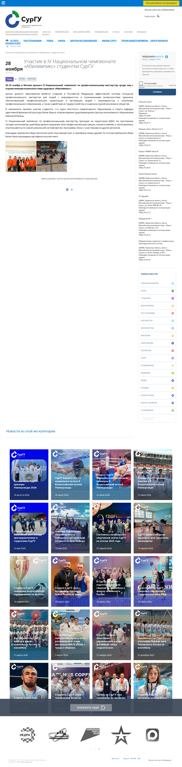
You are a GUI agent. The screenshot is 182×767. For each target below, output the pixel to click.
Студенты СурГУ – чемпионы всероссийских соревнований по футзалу (29, 591)
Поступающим (148, 313)
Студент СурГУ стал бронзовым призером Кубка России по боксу (68, 591)
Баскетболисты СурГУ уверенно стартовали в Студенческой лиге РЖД (152, 591)
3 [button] (99, 749)
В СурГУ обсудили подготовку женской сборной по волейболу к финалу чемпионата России (110, 588)
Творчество (146, 351)
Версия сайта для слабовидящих (159, 10)
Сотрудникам (147, 410)
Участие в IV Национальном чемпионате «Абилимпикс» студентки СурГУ (35, 53)
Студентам (146, 298)
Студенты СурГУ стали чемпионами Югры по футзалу (68, 698)
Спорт (9, 79)
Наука (143, 291)
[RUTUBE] (133, 760)
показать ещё (88, 707)
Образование (147, 343)
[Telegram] (126, 760)
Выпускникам (147, 306)
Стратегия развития (149, 283)
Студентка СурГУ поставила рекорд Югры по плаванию (152, 698)
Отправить (157, 92)
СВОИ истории (147, 396)
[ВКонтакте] (115, 760)
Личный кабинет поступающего (161, 3)
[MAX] (138, 760)
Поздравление (147, 366)
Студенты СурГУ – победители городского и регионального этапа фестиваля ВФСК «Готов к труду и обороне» (70, 641)
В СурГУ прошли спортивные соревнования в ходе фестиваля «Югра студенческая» (109, 641)
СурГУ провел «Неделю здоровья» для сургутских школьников (153, 538)
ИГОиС (22, 79)
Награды (145, 388)
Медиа (144, 381)
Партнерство (147, 321)
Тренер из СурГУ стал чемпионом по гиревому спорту (110, 698)
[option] (32, 735)
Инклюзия (32, 79)
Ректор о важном (149, 403)
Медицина (145, 373)
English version (150, 16)
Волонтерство (147, 328)
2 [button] (95, 749)
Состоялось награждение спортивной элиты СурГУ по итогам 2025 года (111, 538)
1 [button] (91, 749)
